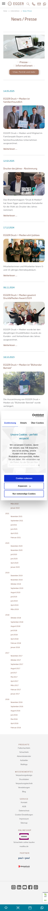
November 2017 (16, 656)
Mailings (24, 764)
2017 (7, 653)
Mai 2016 (14, 719)
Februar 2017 (16, 690)
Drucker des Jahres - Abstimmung (20, 168)
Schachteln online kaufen (24, 842)
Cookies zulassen (24, 478)
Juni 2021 (14, 529)
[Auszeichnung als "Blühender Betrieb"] (24, 383)
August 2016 (15, 711)
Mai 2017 (14, 677)
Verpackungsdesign (24, 775)
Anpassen (22, 486)
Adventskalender (24, 756)
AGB (24, 806)
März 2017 (15, 685)
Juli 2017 (14, 673)
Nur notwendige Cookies (24, 494)
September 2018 (17, 622)
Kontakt (24, 802)
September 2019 (17, 588)
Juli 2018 (14, 630)
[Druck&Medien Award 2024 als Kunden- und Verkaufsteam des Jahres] (24, 313)
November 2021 (16, 516)
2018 (7, 615)
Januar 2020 (15, 567)
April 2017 (14, 681)
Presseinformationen (24, 54)
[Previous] (5, 47)
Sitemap (24, 823)
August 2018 (15, 626)
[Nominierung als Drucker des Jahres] (24, 184)
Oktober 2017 (16, 660)
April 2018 (14, 639)
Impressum (24, 819)
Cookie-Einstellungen (24, 815)
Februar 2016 (16, 728)
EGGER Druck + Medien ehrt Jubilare (21, 235)
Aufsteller (24, 760)
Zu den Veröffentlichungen (24, 72)
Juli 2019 (14, 597)
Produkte (24, 745)
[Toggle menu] (3, 4)
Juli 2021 (14, 525)
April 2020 (14, 563)
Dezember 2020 (17, 546)
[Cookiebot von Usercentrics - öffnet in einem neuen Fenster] (33, 415)
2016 (7, 699)
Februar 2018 (16, 643)
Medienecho (26, 54)
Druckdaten (24, 779)
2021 (7, 513)
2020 (7, 543)
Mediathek (21, 54)
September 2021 (17, 521)
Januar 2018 (15, 647)
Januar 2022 (15, 508)
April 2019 (14, 605)
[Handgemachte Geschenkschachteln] (24, 250)
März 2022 (15, 504)
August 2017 (15, 668)
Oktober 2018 (16, 618)
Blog (24, 791)
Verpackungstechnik (24, 783)
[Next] (42, 47)
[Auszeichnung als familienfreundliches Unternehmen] (24, 117)
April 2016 (14, 723)
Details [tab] (23, 423)
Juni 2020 (14, 559)
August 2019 (15, 592)
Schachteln (24, 752)
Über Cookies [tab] (37, 423)
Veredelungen (24, 787)
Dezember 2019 (17, 576)
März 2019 (15, 609)
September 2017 (17, 664)
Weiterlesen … (10, 149)
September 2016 (17, 706)
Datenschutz (24, 810)
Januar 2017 (15, 694)
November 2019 (17, 580)
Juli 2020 (14, 554)
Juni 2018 (14, 635)
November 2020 (17, 550)
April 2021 (14, 533)
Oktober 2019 (16, 584)
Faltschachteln (24, 748)
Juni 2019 (14, 601)
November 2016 (17, 702)
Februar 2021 (16, 538)
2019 (7, 573)
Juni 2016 (14, 715)
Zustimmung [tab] (10, 423)
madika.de (24, 846)
